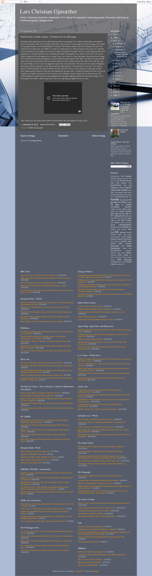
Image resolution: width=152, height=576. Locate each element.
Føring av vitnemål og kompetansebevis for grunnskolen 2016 (101, 537)
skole (129, 246)
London (128, 220)
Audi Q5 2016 (127, 178)
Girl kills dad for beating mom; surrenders (93, 511)
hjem (117, 211)
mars (117, 73)
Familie (30, 128)
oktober (118, 47)
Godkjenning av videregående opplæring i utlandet (97, 529)
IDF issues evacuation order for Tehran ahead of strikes (41, 363)
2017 (115, 34)
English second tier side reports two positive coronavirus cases (101, 312)
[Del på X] (65, 124)
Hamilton (128, 207)
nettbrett (119, 227)
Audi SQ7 (114, 180)
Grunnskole (115, 207)
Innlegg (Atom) (35, 141)
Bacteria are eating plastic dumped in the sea (95, 483)
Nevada (125, 227)
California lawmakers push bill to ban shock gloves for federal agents (103, 373)
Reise (129, 237)
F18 (130, 197)
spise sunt (127, 248)
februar (118, 76)
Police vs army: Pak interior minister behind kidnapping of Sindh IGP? (104, 503)
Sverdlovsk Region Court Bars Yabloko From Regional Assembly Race (47, 408)
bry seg (128, 185)
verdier (128, 262)
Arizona (113, 178)
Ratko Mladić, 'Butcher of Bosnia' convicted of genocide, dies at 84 (45, 341)
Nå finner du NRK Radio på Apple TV (91, 552)
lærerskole (128, 222)
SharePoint (115, 246)
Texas (126, 255)
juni (116, 66)
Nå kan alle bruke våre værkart (89, 562)
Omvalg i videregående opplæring (90, 526)
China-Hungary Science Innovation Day (35, 451)
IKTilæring (123, 216)
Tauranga (113, 255)
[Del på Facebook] (67, 124)
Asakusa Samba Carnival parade (90, 339)
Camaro (121, 188)
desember (119, 43)
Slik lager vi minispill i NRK (87, 565)
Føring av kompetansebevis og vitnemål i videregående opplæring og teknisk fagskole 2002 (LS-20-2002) (104, 533)
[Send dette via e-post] (60, 124)
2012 (115, 89)
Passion (128, 232)
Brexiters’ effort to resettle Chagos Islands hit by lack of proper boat (46, 312)
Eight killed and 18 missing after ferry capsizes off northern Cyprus (45, 278)
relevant (120, 239)
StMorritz (113, 253)
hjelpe (125, 209)
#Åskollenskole (115, 176)
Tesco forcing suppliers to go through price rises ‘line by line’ (100, 476)
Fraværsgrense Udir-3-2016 (88, 542)
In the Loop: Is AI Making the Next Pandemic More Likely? (42, 509)
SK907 (123, 246)
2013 (115, 86)
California (114, 188)
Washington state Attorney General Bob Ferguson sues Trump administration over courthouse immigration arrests (101, 457)
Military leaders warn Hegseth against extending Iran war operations (46, 541)
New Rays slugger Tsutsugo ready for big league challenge (100, 451)
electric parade (127, 194)
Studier (128, 253)
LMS (122, 220)
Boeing (123, 183)
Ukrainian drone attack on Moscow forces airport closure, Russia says (47, 366)
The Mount (118, 257)
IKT (130, 213)
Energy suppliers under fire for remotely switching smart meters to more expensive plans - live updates (102, 492)
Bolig (130, 183)
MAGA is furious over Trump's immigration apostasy (97, 409)
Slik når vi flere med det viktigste (90, 559)
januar (117, 79)
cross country (121, 190)
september (119, 50)
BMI (117, 183)
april (117, 70)
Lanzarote (121, 218)
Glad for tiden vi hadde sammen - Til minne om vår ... (123, 54)
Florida (129, 202)
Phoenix (113, 234)
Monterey (114, 227)
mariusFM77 (80, 571)
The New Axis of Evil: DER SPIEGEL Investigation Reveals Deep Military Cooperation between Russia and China (45, 488)
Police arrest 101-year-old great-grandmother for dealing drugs (101, 422)
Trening (124, 257)
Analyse (128, 176)
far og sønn (38, 128)
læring (113, 225)
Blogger (96, 571)
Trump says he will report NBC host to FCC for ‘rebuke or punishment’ (47, 536)
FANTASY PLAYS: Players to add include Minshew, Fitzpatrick (101, 447)
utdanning (127, 260)
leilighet (113, 220)
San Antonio (127, 239)
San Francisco (115, 241)
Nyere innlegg (28, 136)
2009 (115, 95)
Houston (128, 211)
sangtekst (124, 241)
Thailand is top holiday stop (31, 463)
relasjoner (114, 239)
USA (119, 259)
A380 (122, 176)
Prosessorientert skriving (118, 237)
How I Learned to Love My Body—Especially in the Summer (43, 521)
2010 (115, 92)
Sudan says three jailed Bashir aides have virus (95, 319)
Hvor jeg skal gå (117, 214)
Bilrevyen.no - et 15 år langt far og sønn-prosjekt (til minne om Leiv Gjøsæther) (121, 108)
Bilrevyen (128, 181)
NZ (116, 232)
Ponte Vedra (127, 234)
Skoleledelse (115, 248)
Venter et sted (121, 262)
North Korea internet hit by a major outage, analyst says (41, 375)
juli (116, 63)
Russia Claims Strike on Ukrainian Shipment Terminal (41, 393)
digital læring (127, 192)
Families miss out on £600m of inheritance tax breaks (98, 480)
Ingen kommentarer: (48, 124)
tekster (120, 255)
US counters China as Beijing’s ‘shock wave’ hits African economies (46, 351)
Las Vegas (128, 218)
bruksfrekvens (116, 185)
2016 (115, 38)
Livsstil (118, 220)
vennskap (114, 262)
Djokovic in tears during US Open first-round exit (39, 275)
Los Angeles (115, 222)
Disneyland (114, 194)
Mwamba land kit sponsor (87, 317)
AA (123, 264)
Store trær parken (124, 131)
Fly (112, 205)
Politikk (120, 234)
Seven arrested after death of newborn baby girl (39, 283)
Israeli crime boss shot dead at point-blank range (96, 427)
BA (118, 181)
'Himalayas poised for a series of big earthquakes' (96, 516)
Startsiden (63, 136)
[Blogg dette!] (62, 124)
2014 (115, 83)
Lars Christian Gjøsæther (48, 11)
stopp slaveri (121, 253)
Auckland (119, 178)
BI (121, 181)
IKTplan (129, 216)
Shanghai (128, 243)
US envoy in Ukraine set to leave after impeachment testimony (101, 464)
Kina (115, 218)
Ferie (124, 202)
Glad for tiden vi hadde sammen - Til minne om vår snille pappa (48, 36)
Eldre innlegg (98, 136)
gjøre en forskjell (123, 205)
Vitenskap (119, 264)
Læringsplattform (125, 225)
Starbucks (128, 250)
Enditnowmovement (121, 197)
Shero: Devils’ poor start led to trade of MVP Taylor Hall (98, 461)
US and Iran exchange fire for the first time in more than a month (45, 307)
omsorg (122, 232)
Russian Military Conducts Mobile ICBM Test (37, 396)
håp (127, 214)
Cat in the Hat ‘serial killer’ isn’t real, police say (95, 419)
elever (112, 197)
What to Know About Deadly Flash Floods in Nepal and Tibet (43, 434)
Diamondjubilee (119, 192)
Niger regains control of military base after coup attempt (41, 321)
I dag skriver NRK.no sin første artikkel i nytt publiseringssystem (102, 555)
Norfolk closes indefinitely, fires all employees (95, 309)
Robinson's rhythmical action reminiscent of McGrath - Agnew (44, 286)
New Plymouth (122, 229)
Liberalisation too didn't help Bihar (90, 513)
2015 (115, 41)
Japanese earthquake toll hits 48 (33, 454)
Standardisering (116, 250)
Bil (123, 181)
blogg (112, 183)
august (118, 60)
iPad (112, 218)
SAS (120, 243)
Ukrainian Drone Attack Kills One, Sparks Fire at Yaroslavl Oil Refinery (47, 403)
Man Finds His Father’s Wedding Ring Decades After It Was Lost (45, 425)
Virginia (113, 264)
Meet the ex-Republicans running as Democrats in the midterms (45, 550)
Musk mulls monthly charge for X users (35, 460)
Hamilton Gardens (116, 209)
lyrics (122, 222)
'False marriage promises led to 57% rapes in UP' (96, 508)
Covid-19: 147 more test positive (90, 306)
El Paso (119, 195)
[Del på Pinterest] (69, 124)
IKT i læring (115, 216)
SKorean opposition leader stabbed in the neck (38, 457)
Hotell (122, 211)
